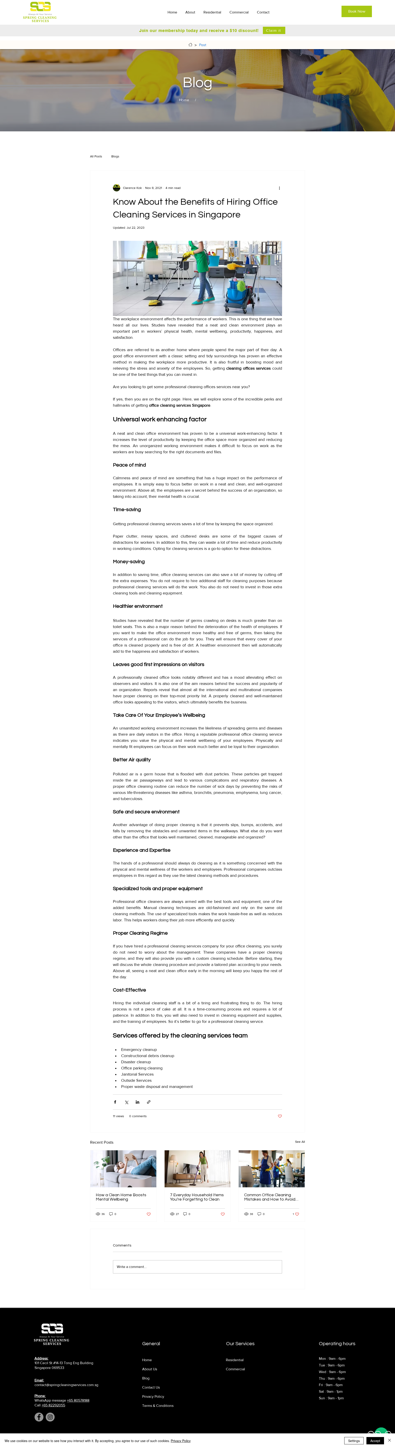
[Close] (389, 1440)
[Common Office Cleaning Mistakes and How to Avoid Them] (272, 1168)
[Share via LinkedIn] (137, 1102)
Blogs (115, 156)
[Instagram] (50, 1417)
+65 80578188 (78, 1400)
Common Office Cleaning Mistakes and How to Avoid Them (269, 1197)
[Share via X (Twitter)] (126, 1102)
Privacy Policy (181, 1440)
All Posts (96, 156)
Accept (375, 1440)
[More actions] (279, 188)
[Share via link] (149, 1102)
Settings (354, 1440)
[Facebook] (39, 1417)
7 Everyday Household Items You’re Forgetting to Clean (197, 1197)
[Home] (190, 44)
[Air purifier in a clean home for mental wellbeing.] (123, 1168)
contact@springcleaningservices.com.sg (66, 1385)
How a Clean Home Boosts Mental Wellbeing (121, 1197)
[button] (213, 12)
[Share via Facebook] (115, 1102)
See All (300, 1141)
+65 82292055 (53, 1405)
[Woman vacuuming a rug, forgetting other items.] (198, 1168)
